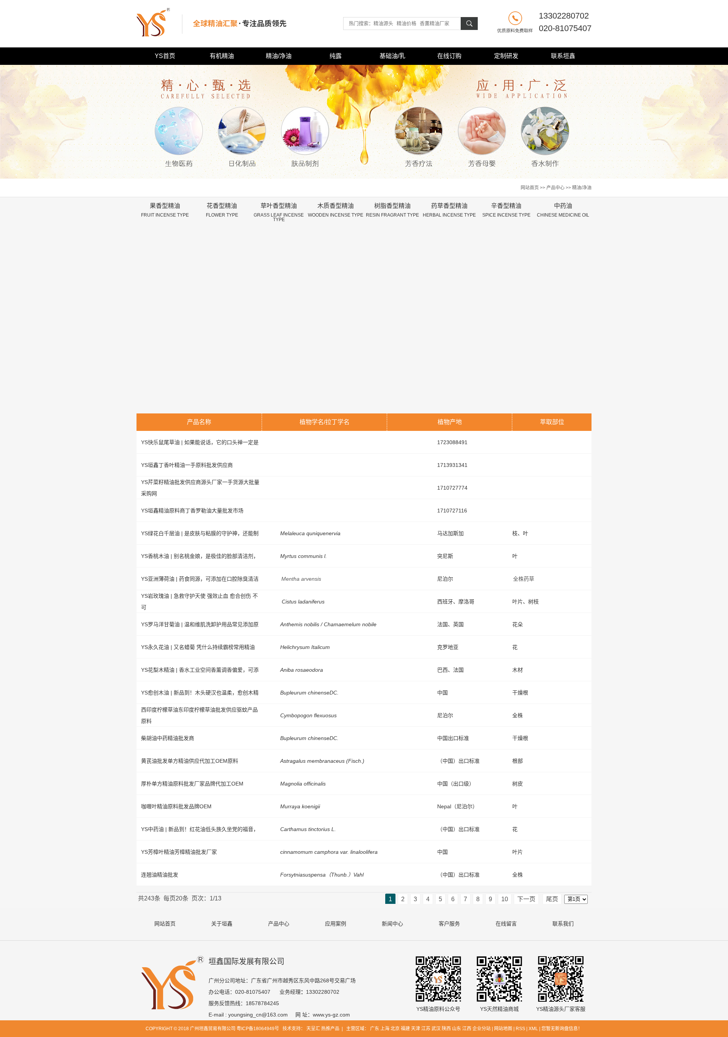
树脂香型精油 (392, 210)
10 (504, 899)
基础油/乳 (392, 56)
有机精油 (222, 56)
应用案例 (335, 924)
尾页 (552, 899)
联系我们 (563, 924)
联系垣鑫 (563, 56)
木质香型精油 (335, 210)
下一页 (526, 899)
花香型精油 (222, 210)
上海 (384, 1028)
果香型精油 (165, 210)
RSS (520, 1028)
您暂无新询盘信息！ (561, 1028)
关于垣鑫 (221, 924)
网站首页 (530, 187)
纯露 (335, 56)
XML (533, 1028)
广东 (374, 1028)
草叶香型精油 (279, 212)
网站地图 (503, 1028)
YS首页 (165, 56)
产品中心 (555, 187)
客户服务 (449, 924)
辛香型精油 (506, 210)
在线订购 (449, 56)
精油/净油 (279, 56)
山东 (456, 1028)
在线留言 (506, 924)
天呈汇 (313, 1028)
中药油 (563, 210)
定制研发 (506, 56)
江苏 (425, 1028)
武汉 (436, 1028)
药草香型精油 (449, 210)
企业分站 (481, 1028)
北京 (395, 1028)
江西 (466, 1028)
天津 (415, 1028)
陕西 (446, 1028)
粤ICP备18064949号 (258, 1028)
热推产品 (330, 1028)
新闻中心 (392, 924)
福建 (405, 1028)
